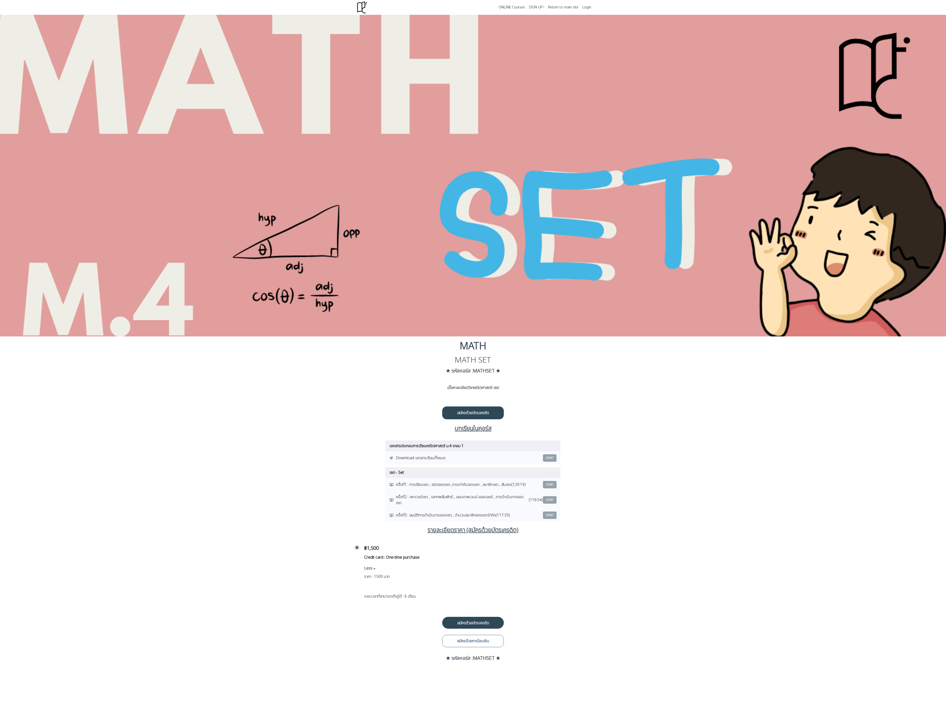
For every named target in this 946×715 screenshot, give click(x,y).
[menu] (543, 7)
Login (586, 7)
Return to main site (563, 7)
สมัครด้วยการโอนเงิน (473, 641)
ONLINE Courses (512, 7)
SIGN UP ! (536, 7)
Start (550, 458)
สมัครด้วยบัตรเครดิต (473, 413)
